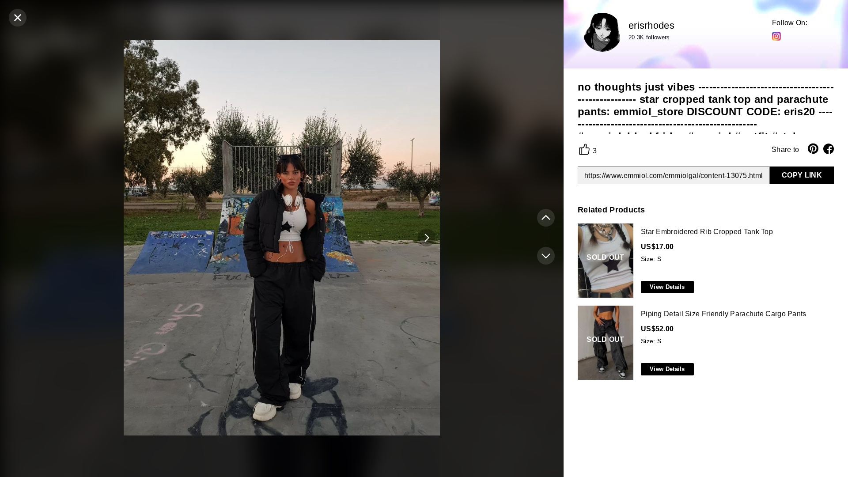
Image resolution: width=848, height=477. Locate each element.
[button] (426, 237)
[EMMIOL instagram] (776, 35)
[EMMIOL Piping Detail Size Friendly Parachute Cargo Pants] (704, 343)
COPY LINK (802, 175)
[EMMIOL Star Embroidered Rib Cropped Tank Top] (704, 261)
